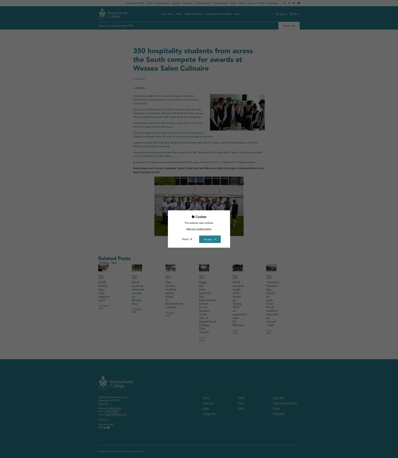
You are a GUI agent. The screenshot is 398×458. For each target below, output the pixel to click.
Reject (185, 239)
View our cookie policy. (199, 228)
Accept (208, 239)
